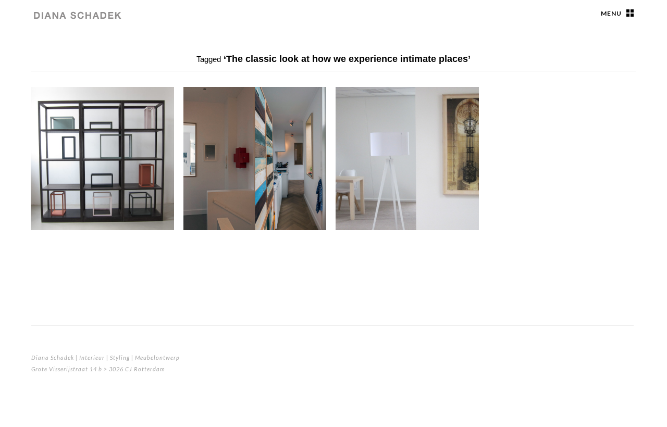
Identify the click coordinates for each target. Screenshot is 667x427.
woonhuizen (217, 112)
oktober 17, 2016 (61, 143)
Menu (611, 13)
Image (47, 98)
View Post (157, 216)
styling (357, 112)
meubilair (60, 112)
